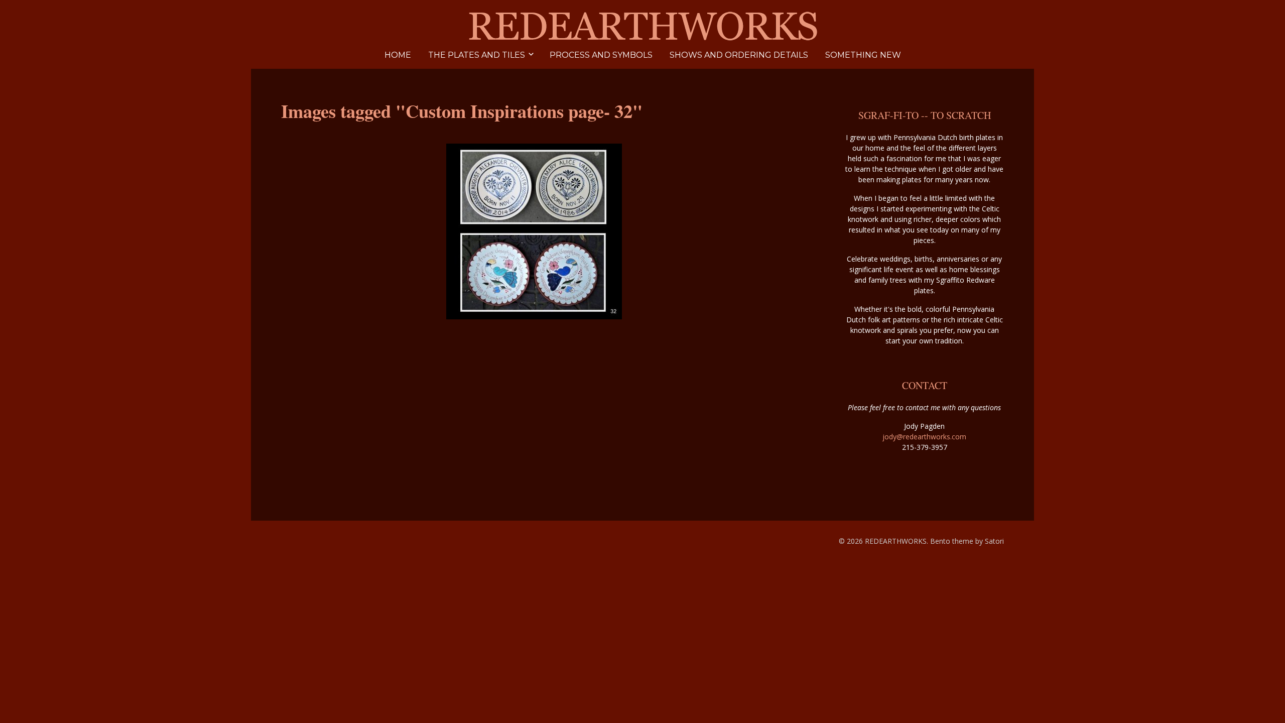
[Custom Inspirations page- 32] (534, 231)
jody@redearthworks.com (924, 436)
